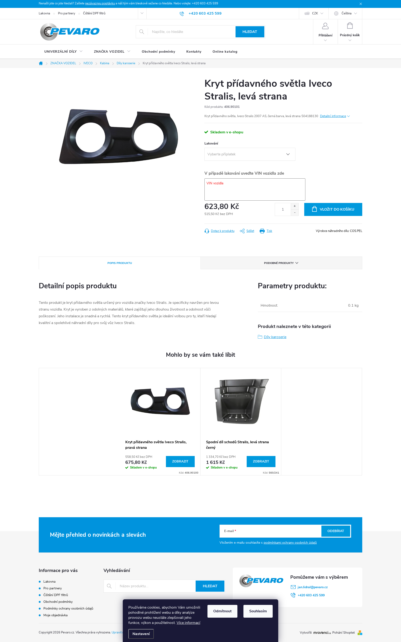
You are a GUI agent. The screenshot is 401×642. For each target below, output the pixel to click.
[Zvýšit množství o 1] (294, 206)
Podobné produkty (279, 263)
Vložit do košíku (337, 209)
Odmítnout (222, 611)
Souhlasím (258, 611)
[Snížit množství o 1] (294, 212)
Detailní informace (333, 116)
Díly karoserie (275, 337)
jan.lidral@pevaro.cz (313, 587)
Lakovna (44, 13)
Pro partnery (66, 13)
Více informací (188, 622)
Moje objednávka (55, 615)
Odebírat (335, 531)
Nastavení (141, 633)
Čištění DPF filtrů (94, 13)
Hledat (250, 31)
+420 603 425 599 (311, 595)
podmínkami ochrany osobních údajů (290, 542)
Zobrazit (180, 461)
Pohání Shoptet (344, 632)
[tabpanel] (160, 421)
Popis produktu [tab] (119, 263)
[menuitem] (63, 52)
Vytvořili (306, 632)
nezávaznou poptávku (100, 3)
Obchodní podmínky (58, 602)
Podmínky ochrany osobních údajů (68, 608)
